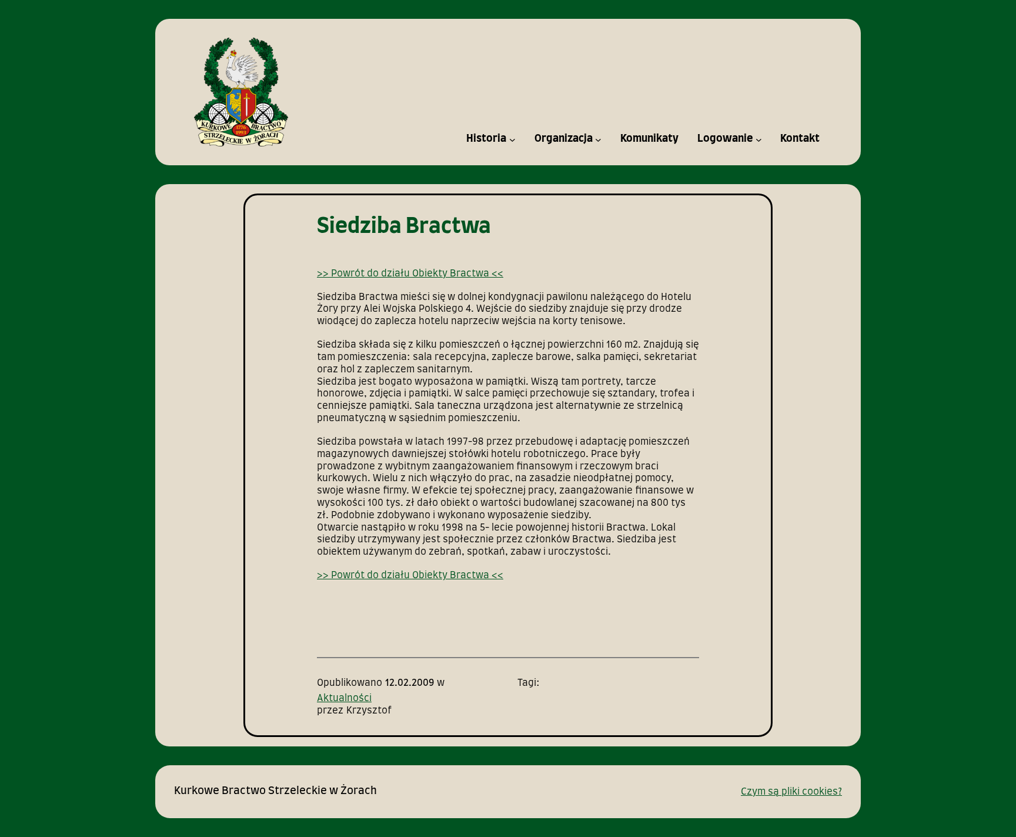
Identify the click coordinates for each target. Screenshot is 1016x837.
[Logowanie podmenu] (759, 139)
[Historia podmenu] (512, 139)
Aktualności (344, 698)
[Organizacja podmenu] (598, 139)
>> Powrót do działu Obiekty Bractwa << (410, 273)
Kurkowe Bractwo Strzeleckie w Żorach (275, 791)
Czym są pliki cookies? (791, 791)
